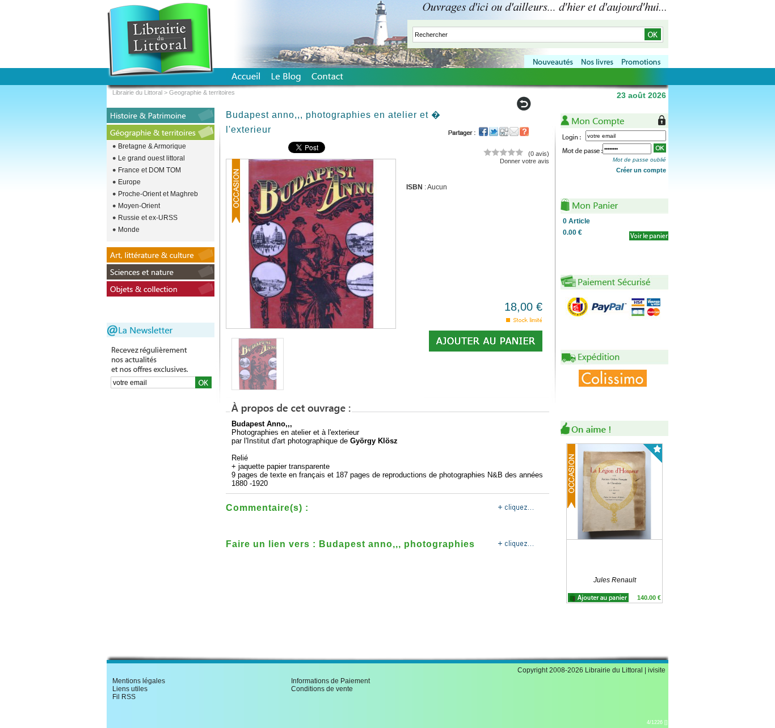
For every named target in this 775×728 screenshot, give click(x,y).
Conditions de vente (322, 689)
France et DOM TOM (149, 170)
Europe (129, 182)
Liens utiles (130, 689)
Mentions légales (138, 681)
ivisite (657, 670)
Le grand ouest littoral (151, 158)
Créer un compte (641, 170)
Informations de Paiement (330, 681)
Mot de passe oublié (639, 159)
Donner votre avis (524, 161)
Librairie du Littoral (137, 92)
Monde (129, 230)
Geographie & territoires (202, 92)
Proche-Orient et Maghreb (158, 194)
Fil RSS (124, 697)
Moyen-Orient (139, 206)
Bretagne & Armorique (152, 146)
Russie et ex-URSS (148, 218)
